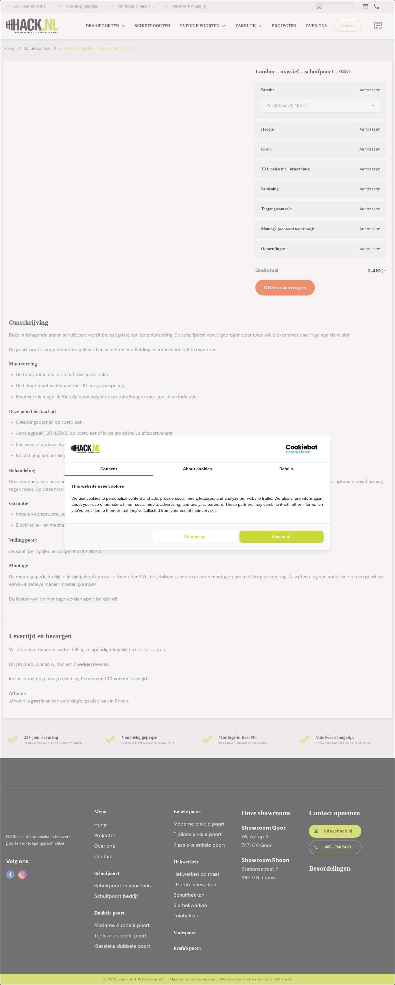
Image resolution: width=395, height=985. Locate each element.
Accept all (281, 536)
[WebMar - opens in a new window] (302, 448)
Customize (194, 536)
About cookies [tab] (197, 469)
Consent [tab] (108, 469)
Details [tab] (286, 469)
